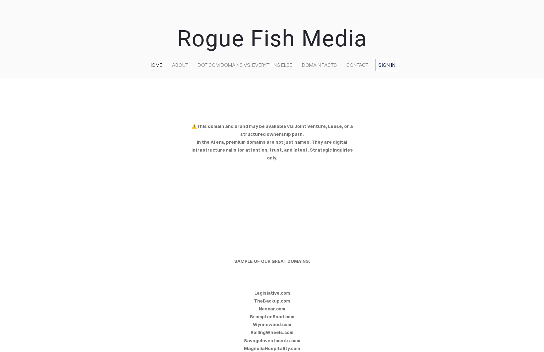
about (180, 65)
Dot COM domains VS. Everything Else (245, 65)
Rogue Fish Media (272, 38)
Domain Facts (319, 65)
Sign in (386, 65)
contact (357, 65)
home (155, 65)
